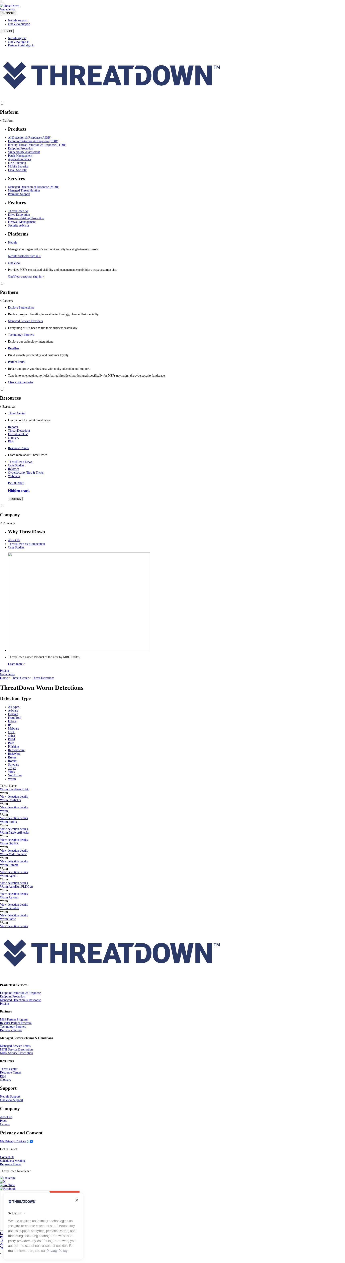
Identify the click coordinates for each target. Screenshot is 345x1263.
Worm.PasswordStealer (14, 832)
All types (13, 707)
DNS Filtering (17, 162)
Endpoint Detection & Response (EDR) (33, 141)
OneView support (19, 24)
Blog (11, 441)
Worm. (4, 811)
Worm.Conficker (10, 800)
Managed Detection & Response (20, 1000)
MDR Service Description (16, 1053)
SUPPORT (8, 13)
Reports (13, 427)
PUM (11, 739)
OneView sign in (18, 41)
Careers (5, 1124)
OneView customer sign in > (26, 276)
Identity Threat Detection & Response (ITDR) (37, 144)
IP (9, 725)
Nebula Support (10, 1096)
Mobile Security (18, 166)
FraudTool (14, 717)
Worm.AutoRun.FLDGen (16, 886)
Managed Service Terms (15, 1045)
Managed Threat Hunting (24, 190)
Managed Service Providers (25, 321)
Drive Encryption (19, 214)
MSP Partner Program (14, 1019)
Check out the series (20, 382)
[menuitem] (172, 149)
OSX (11, 732)
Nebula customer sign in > (24, 256)
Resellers (13, 348)
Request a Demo (10, 1164)
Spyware (13, 764)
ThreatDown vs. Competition (26, 543)
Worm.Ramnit (9, 865)
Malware (13, 728)
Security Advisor (18, 225)
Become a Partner (11, 1030)
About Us (14, 540)
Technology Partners (21, 334)
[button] (17, 9)
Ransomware (16, 750)
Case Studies (16, 465)
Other (11, 735)
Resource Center (18, 448)
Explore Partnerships (21, 307)
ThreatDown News (20, 461)
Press (3, 1120)
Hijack (12, 721)
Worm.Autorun (9, 897)
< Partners (6, 300)
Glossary (13, 437)
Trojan (12, 768)
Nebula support (17, 20)
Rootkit (12, 761)
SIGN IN (7, 31)
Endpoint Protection (20, 148)
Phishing (13, 746)
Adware (13, 710)
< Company (7, 523)
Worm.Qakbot (9, 843)
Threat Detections (19, 430)
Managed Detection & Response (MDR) (33, 186)
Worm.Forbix (8, 821)
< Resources (8, 406)
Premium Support (19, 194)
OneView (14, 263)
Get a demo (7, 9)
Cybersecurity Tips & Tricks (26, 472)
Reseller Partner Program (16, 1023)
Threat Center (16, 413)
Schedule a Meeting (12, 1160)
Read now (15, 498)
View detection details (14, 796)
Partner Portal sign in (21, 45)
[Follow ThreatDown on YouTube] (7, 1185)
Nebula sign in (17, 38)
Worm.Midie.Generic (13, 854)
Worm (12, 779)
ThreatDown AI (18, 211)
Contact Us (7, 1157)
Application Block (19, 159)
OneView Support (11, 1100)
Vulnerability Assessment (24, 152)
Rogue (12, 757)
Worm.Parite (8, 919)
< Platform (6, 120)
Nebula (12, 242)
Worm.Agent (8, 875)
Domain (13, 714)
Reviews (13, 469)
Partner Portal (16, 362)
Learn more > (16, 664)
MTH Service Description (16, 1049)
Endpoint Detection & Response (20, 992)
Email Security (17, 170)
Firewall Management (22, 222)
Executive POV (18, 434)
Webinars (14, 476)
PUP (11, 743)
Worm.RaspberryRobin (14, 789)
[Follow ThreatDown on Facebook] (8, 1188)
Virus (11, 771)
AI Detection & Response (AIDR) (29, 137)
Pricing (4, 670)
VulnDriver (15, 775)
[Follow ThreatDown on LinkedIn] (7, 1178)
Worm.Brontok (9, 908)
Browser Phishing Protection (26, 218)
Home (4, 678)
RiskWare (14, 753)
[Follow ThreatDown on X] (3, 1181)
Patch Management (20, 155)
